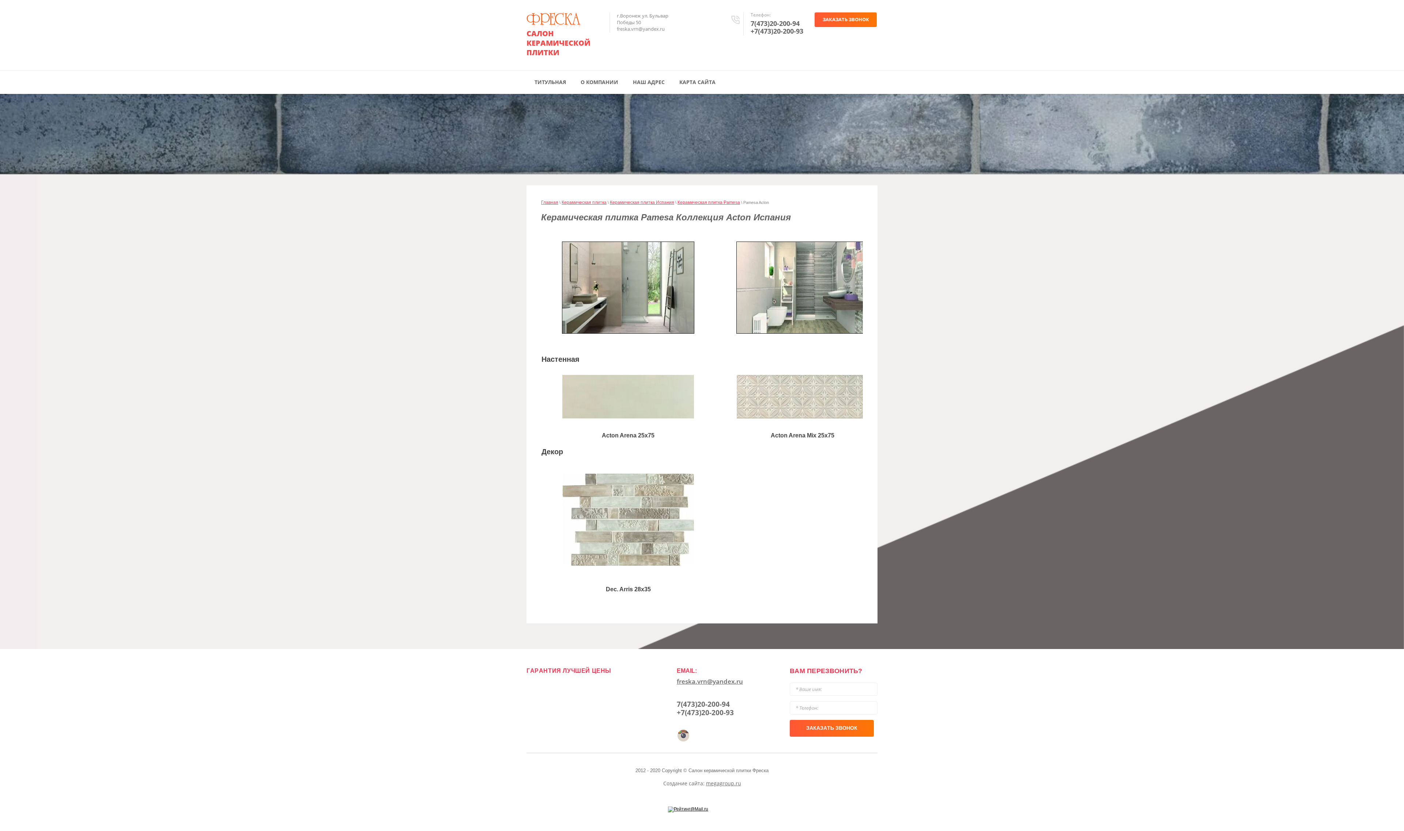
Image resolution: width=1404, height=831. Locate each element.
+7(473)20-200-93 (777, 31)
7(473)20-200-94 (775, 23)
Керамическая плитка (584, 202)
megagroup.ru (723, 783)
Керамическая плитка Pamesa (709, 202)
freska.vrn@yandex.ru (710, 681)
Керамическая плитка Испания (642, 202)
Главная (549, 202)
